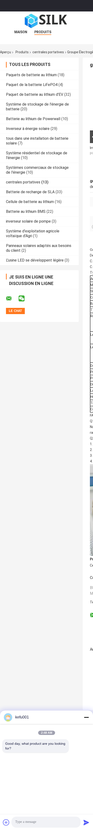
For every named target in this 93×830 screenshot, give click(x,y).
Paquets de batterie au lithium (31, 75)
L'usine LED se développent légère (35, 260)
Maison (20, 32)
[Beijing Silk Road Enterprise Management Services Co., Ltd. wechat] (25, 298)
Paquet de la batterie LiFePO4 (31, 84)
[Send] (86, 822)
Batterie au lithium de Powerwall (33, 119)
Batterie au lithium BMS (26, 211)
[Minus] (86, 717)
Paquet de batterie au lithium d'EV (34, 94)
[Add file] (6, 822)
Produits (42, 32)
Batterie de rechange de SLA (30, 192)
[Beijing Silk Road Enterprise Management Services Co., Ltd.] (46, 21)
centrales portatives (48, 52)
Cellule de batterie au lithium (30, 201)
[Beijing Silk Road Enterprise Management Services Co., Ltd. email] (12, 298)
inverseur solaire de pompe (28, 221)
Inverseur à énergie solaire (28, 128)
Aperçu (5, 52)
